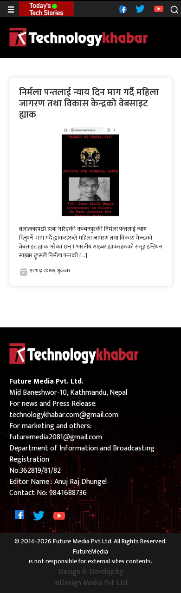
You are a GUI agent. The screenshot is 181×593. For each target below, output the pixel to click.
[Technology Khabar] (79, 37)
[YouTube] (157, 8)
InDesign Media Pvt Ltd (90, 583)
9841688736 (68, 493)
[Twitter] (139, 8)
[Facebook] (122, 8)
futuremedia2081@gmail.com (55, 437)
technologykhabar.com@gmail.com (63, 415)
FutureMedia (90, 552)
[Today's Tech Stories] (46, 8)
